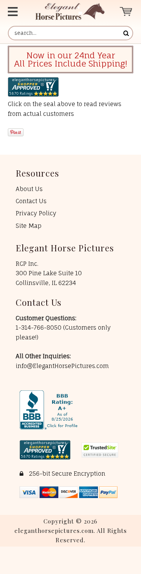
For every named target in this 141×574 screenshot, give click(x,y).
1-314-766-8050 (39, 327)
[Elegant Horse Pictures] (70, 11)
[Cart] (126, 11)
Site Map (29, 225)
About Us (29, 189)
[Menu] (15, 11)
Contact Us (31, 201)
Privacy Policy (36, 213)
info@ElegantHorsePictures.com (62, 366)
